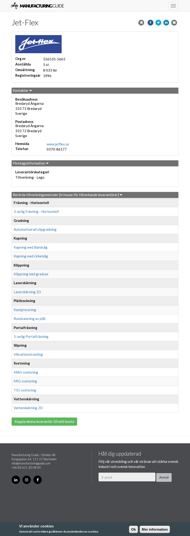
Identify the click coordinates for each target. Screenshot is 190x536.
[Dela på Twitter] (158, 23)
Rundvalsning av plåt (30, 318)
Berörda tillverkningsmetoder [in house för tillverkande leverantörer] (66, 195)
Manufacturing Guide (37, 6)
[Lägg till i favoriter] (141, 23)
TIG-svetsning (25, 390)
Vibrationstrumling (28, 354)
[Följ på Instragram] (26, 480)
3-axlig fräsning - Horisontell (36, 211)
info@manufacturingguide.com (31, 463)
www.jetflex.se (58, 144)
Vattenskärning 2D (28, 408)
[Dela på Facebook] (150, 23)
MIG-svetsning (25, 381)
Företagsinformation (29, 163)
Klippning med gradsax (31, 274)
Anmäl (164, 477)
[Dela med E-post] (174, 23)
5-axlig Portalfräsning (31, 336)
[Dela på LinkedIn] (166, 23)
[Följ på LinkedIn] (16, 480)
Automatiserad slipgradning (35, 229)
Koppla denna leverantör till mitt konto (44, 421)
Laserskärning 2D (27, 292)
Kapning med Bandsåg (31, 247)
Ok (133, 529)
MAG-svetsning (26, 372)
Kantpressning (25, 310)
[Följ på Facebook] (37, 480)
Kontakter (21, 90)
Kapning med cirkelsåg (31, 256)
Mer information (155, 529)
